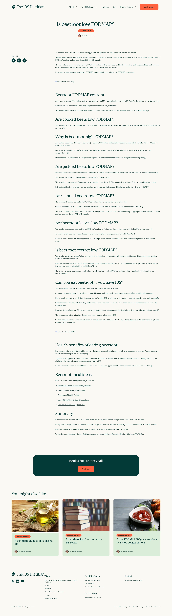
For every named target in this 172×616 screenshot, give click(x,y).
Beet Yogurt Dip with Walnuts (69, 395)
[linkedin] (17, 581)
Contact (128, 576)
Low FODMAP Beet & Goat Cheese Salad (73, 400)
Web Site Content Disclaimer (153, 606)
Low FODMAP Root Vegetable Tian (71, 405)
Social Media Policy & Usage (136, 606)
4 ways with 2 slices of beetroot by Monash (74, 385)
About (47, 576)
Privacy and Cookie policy (120, 606)
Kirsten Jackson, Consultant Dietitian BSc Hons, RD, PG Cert (121, 434)
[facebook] (13, 581)
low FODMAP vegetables (124, 72)
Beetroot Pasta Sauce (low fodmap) (71, 390)
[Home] (28, 7)
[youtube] (22, 581)
